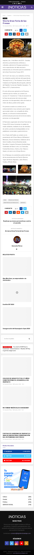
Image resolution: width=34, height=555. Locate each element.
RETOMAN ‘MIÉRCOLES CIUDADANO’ (16, 408)
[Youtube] (21, 543)
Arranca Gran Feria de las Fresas (17, 231)
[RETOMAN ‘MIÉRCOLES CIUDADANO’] (17, 395)
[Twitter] (12, 543)
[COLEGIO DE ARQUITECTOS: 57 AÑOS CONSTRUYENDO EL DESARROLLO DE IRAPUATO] (17, 366)
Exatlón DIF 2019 (8, 304)
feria (5, 200)
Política (5, 502)
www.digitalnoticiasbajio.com (20, 553)
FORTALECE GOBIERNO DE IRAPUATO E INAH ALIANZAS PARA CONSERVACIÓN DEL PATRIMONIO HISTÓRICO (16, 435)
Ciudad (5, 499)
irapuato (23, 202)
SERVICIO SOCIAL (8, 504)
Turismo (5, 18)
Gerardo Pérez (8, 26)
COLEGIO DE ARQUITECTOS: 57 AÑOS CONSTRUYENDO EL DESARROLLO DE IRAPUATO (16, 380)
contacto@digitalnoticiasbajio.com (21, 533)
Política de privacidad (14, 1)
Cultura (5, 496)
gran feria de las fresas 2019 (11, 202)
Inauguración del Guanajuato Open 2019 (16, 328)
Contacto (23, 1)
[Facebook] (7, 543)
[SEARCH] (29, 339)
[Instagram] (17, 543)
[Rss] (26, 543)
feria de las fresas (13, 200)
